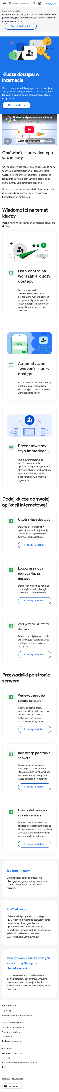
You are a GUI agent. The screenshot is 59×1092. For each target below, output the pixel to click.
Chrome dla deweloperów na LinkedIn (19, 1062)
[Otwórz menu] (4, 3)
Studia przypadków (11, 1032)
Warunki (6, 1079)
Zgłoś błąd (7, 1010)
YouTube (6, 1058)
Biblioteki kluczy (18, 871)
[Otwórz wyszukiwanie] (34, 3)
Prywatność (17, 1079)
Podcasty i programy (11, 1041)
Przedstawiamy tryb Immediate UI (34, 448)
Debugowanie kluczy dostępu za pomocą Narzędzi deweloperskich (28, 963)
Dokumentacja (16, 105)
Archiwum (7, 1036)
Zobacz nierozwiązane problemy (17, 1015)
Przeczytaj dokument (36, 545)
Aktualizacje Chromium (13, 1027)
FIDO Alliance (16, 909)
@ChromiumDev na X (12, 1053)
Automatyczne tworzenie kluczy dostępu (33, 368)
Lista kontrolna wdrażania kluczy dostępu (34, 276)
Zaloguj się (50, 3)
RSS (4, 1067)
